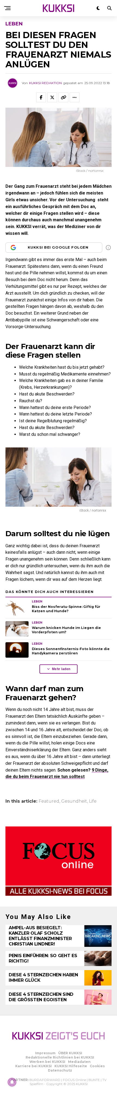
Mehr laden (61, 669)
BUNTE (94, 1080)
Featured (49, 801)
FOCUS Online (74, 1080)
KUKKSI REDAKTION (45, 83)
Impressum (45, 1053)
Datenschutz (60, 1070)
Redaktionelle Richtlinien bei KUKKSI (60, 1057)
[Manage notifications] (12, 1082)
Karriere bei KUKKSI (33, 1066)
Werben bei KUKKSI (47, 1062)
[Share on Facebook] (41, 97)
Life (93, 801)
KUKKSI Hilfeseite (70, 1066)
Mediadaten (79, 1062)
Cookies (97, 1066)
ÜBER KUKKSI (70, 1053)
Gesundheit (74, 801)
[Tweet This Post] (52, 97)
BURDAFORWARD (44, 1080)
